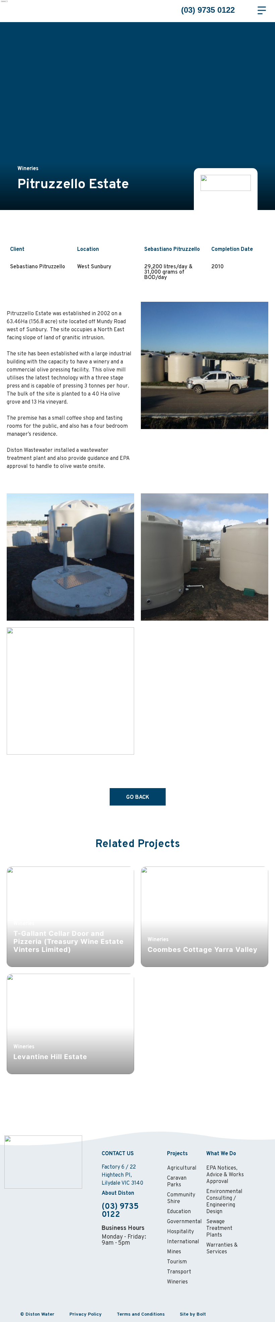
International (183, 1242)
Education (179, 1211)
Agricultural (182, 1168)
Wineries (177, 1282)
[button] (248, 10)
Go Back (137, 797)
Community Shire (181, 1198)
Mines (174, 1252)
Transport (179, 1272)
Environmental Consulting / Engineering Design (224, 1201)
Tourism (177, 1262)
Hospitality (180, 1232)
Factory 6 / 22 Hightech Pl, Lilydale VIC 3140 (122, 1175)
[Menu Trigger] (262, 10)
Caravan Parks (176, 1181)
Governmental (183, 1222)
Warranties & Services (222, 1248)
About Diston (118, 1193)
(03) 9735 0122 (208, 9)
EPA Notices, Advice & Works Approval (225, 1175)
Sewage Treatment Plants (219, 1229)
